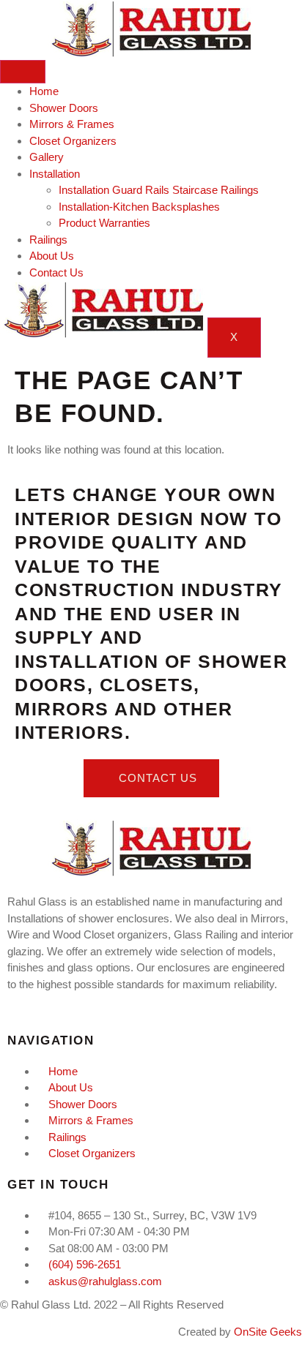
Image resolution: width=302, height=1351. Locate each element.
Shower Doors (63, 108)
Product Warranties (104, 223)
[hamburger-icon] (22, 71)
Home (44, 91)
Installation (54, 174)
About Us (51, 255)
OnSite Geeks (268, 1331)
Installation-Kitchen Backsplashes (139, 206)
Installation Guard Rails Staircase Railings (159, 190)
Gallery (46, 157)
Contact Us (56, 272)
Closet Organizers (73, 141)
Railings (48, 239)
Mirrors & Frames (71, 124)
